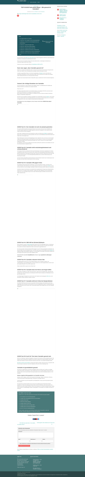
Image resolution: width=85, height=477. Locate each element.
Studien (49, 165)
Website (44, 439)
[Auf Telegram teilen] (38, 419)
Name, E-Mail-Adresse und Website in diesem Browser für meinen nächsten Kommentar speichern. (35, 443)
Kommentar (20, 431)
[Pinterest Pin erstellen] (36, 419)
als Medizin (45, 133)
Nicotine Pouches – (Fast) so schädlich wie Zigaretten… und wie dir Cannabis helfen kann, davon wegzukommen (63, 11)
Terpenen (41, 73)
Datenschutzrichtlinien (26, 472)
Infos (38, 2)
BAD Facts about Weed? (30, 57)
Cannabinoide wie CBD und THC (37, 64)
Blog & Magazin (33, 2)
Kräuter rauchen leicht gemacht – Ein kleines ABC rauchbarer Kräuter (62, 27)
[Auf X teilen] (35, 419)
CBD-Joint (48, 276)
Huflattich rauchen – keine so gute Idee (63, 15)
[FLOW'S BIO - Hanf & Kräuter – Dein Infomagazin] (21, 2)
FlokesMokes (42, 11)
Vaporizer (47, 96)
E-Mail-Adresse (33, 439)
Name (19, 439)
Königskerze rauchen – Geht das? (61, 36)
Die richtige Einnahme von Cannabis (26, 38)
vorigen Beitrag (29, 244)
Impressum (19, 472)
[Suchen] (28, 2)
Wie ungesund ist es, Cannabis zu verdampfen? (63, 18)
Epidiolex (51, 250)
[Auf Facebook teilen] (33, 419)
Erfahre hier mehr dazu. (36, 411)
